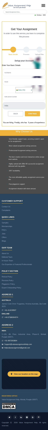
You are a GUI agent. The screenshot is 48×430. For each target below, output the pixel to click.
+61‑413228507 (10, 310)
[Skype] (38, 417)
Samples (5, 223)
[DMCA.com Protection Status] (9, 406)
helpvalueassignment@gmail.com (17, 348)
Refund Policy (7, 277)
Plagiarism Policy (8, 284)
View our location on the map (26, 374)
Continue (32, 114)
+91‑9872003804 (10, 341)
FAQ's (4, 230)
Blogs (4, 241)
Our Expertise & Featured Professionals (17, 264)
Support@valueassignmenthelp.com (18, 344)
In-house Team (7, 261)
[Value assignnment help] (16, 5)
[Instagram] (27, 417)
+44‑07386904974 (11, 317)
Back (16, 114)
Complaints (6, 210)
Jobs (3, 234)
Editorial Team (7, 257)
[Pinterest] (33, 417)
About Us (5, 253)
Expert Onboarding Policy (11, 288)
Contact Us (6, 207)
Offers (4, 237)
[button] (43, 5)
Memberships (7, 226)
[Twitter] (9, 417)
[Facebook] (15, 417)
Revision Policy (8, 280)
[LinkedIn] (21, 417)
